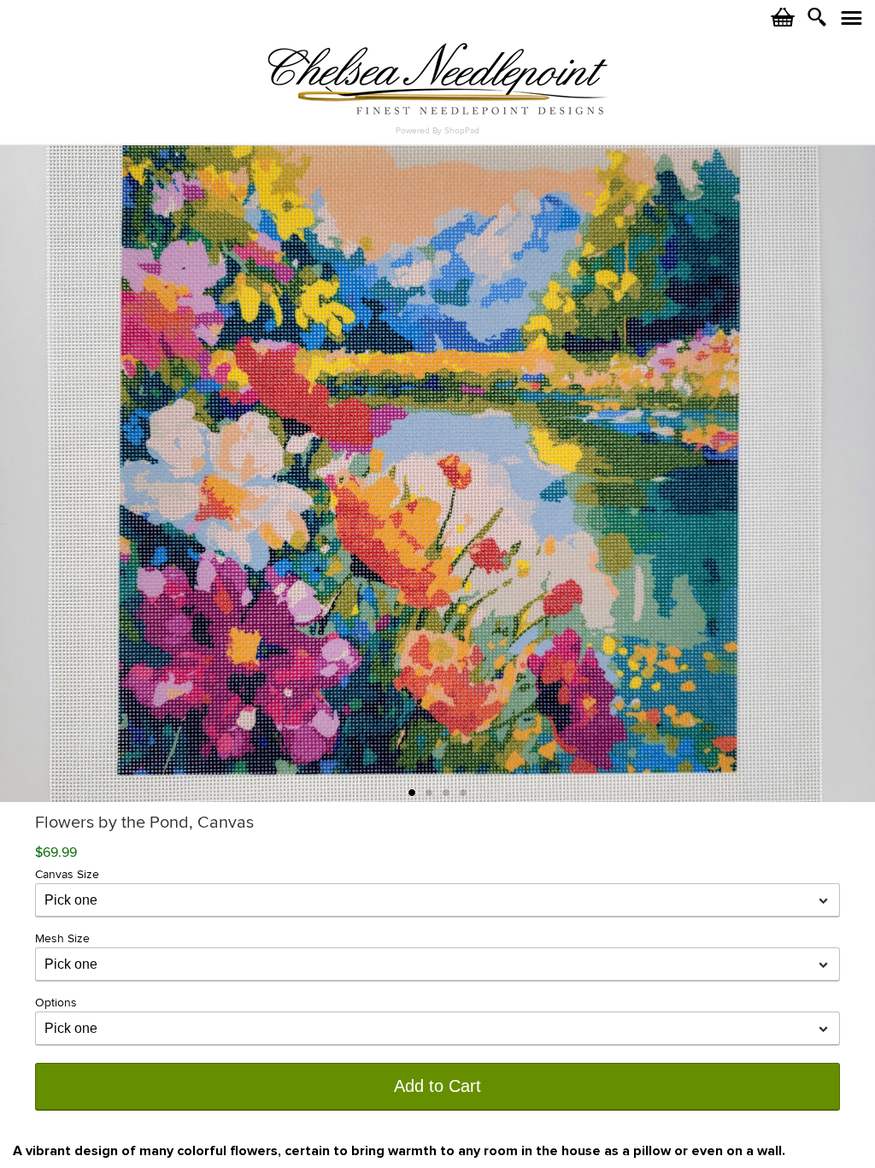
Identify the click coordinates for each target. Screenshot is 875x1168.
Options (56, 1002)
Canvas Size (67, 874)
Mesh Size (62, 938)
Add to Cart (437, 1086)
